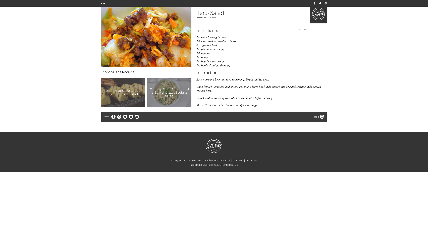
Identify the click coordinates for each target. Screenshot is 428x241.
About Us (225, 160)
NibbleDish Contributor (207, 17)
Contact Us (251, 160)
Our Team (238, 160)
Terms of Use (194, 160)
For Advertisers (210, 160)
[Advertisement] (301, 52)
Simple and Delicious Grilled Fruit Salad (123, 92)
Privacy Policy (178, 160)
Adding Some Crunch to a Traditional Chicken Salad (169, 92)
